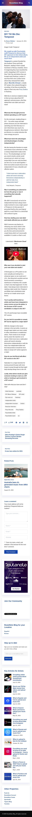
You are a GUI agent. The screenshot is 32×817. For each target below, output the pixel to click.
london (22, 403)
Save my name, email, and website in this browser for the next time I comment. (15, 545)
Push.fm (6, 793)
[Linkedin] (23, 422)
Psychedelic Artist (10, 412)
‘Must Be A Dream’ (15, 83)
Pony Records (9, 409)
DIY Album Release (10, 394)
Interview (6, 31)
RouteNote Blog (16, 3)
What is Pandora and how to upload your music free (20, 775)
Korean (6, 633)
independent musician (11, 403)
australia (18, 391)
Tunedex (7, 804)
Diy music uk (8, 397)
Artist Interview (9, 391)
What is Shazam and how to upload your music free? (19, 731)
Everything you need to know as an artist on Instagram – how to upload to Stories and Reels (20, 752)
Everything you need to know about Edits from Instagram (20, 721)
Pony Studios (23, 89)
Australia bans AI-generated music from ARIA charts (16, 484)
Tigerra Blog (8, 801)
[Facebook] (16, 422)
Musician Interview (10, 406)
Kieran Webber (10, 41)
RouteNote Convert (10, 795)
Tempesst (7, 61)
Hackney (17, 397)
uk (18, 415)
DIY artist (21, 394)
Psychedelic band (10, 415)
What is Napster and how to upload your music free (19, 699)
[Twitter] (20, 422)
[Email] (27, 422)
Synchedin (7, 799)
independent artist (10, 400)
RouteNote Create (9, 797)
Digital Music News (9, 479)
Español (6, 631)
